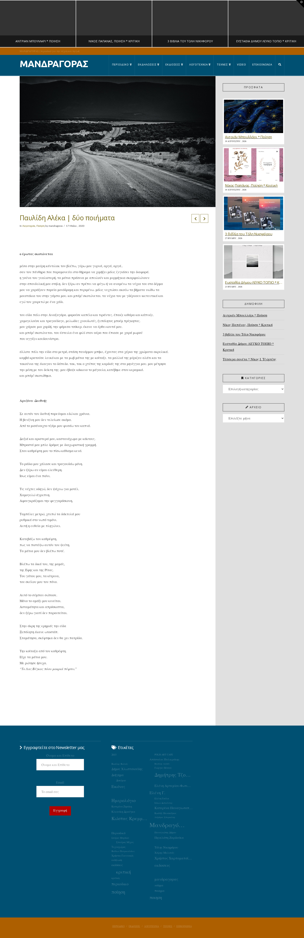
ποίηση (118, 892)
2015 (113, 754)
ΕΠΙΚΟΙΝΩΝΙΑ (184, 926)
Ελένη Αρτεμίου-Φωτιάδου (173, 785)
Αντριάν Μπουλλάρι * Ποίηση (245, 315)
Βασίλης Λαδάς (162, 763)
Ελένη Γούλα (161, 798)
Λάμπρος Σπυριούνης (164, 817)
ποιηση (156, 897)
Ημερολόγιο (123, 800)
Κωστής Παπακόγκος (165, 813)
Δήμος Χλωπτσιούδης (127, 769)
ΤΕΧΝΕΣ (167, 926)
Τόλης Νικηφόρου (166, 847)
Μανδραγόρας (169, 825)
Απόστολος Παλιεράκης (165, 759)
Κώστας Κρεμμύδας (130, 818)
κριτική (123, 872)
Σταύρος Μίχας (125, 842)
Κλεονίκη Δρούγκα (123, 811)
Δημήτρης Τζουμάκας (173, 774)
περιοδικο (120, 883)
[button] (300, 4)
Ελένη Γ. (157, 792)
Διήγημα (117, 775)
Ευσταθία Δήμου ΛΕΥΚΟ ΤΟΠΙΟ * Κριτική (248, 346)
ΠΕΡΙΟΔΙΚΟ (118, 926)
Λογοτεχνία (28, 226)
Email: (60, 782)
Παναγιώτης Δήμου (165, 832)
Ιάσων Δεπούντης (163, 802)
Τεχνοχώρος (118, 846)
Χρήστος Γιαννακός (122, 855)
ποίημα (158, 885)
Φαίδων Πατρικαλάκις (123, 851)
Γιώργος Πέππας (163, 767)
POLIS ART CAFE (163, 754)
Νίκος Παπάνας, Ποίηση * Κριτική (248, 324)
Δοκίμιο (121, 780)
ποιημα (159, 890)
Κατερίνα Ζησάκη (121, 806)
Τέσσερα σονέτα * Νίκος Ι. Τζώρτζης (249, 359)
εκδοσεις (162, 865)
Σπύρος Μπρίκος (120, 837)
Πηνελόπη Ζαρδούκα (169, 837)
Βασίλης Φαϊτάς (119, 763)
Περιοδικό (118, 833)
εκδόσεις (117, 865)
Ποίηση (40, 226)
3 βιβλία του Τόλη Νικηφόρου (244, 334)
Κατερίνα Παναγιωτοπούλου (173, 808)
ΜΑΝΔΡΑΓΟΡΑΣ (54, 63)
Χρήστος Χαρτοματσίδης (173, 858)
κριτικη (115, 878)
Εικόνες (118, 786)
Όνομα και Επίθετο (60, 755)
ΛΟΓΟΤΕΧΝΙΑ (151, 926)
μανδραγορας (166, 879)
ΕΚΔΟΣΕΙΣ (134, 926)
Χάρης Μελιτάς (164, 852)
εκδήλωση (116, 860)
